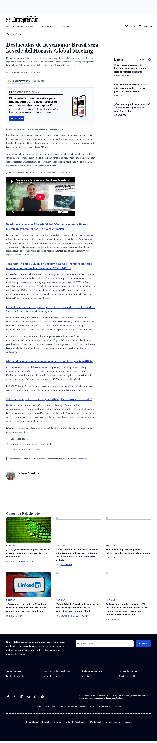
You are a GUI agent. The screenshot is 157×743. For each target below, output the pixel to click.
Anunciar (85, 676)
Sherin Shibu (66, 565)
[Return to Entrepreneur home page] (25, 19)
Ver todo (143, 59)
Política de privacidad (16, 676)
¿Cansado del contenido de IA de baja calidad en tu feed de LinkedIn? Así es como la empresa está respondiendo (26, 607)
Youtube (28, 696)
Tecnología (64, 26)
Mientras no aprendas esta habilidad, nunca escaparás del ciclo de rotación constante (130, 68)
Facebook (8, 696)
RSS (42, 696)
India (68, 722)
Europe (128, 722)
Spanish (45, 722)
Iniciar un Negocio (46, 26)
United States (31, 722)
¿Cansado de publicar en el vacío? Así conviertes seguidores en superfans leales (132, 107)
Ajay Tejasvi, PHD (118, 558)
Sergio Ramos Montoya (22, 561)
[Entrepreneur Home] (7, 34)
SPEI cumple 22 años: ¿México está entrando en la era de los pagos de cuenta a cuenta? (130, 88)
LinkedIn (21, 696)
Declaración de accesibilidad (57, 671)
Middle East (95, 722)
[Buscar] (126, 26)
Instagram (35, 696)
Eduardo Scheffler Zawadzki (74, 616)
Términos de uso (13, 671)
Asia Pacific (80, 722)
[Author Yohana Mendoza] (10, 476)
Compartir (39, 81)
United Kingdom (112, 722)
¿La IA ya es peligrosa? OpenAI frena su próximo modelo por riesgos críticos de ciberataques (27, 553)
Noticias (9, 26)
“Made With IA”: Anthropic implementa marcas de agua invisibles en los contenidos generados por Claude (77, 607)
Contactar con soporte (91, 671)
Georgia (57, 722)
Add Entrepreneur (21, 81)
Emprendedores (25, 26)
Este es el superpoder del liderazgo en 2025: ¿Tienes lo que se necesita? (49, 399)
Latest (118, 59)
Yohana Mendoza (18, 72)
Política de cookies (128, 671)
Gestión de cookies (128, 676)
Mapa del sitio (50, 676)
